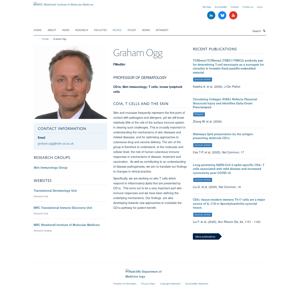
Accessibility (221, 6)
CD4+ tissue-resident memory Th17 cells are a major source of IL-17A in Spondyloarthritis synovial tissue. (229, 203)
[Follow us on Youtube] (233, 15)
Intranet (162, 30)
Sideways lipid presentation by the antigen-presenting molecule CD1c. (223, 136)
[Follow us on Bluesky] (222, 15)
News (65, 30)
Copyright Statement (170, 283)
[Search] (264, 30)
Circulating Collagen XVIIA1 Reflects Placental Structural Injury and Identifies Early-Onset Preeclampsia (225, 103)
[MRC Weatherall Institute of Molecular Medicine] (63, 3)
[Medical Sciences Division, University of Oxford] (70, 282)
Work (146, 30)
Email (41, 137)
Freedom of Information (124, 283)
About (52, 30)
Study (132, 30)
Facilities (100, 30)
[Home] (37, 39)
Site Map (206, 6)
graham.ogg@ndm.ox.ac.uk (56, 143)
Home (38, 30)
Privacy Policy (148, 283)
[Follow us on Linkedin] (211, 15)
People (117, 30)
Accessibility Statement (196, 283)
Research (81, 30)
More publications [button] (205, 236)
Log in (260, 6)
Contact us (247, 6)
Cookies (235, 6)
